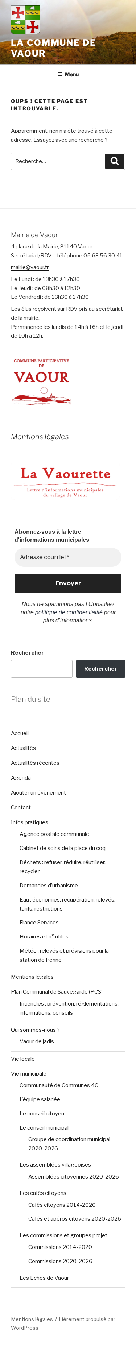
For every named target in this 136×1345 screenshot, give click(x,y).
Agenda (21, 778)
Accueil (20, 733)
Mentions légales (32, 977)
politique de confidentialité (69, 612)
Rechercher (27, 652)
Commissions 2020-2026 (60, 1261)
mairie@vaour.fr (30, 267)
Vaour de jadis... (38, 1041)
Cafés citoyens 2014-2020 (62, 1205)
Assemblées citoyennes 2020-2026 (73, 1176)
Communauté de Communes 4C (59, 1085)
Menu (72, 74)
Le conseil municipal (44, 1128)
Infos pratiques (29, 822)
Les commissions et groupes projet (63, 1235)
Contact (21, 807)
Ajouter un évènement (38, 792)
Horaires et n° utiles (44, 936)
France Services (39, 922)
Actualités (23, 748)
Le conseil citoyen (42, 1113)
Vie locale (23, 1059)
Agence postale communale (54, 834)
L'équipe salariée (40, 1099)
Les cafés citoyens (43, 1193)
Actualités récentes (35, 763)
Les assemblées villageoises (55, 1165)
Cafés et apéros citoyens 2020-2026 (74, 1219)
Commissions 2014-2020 (60, 1247)
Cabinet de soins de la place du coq (63, 848)
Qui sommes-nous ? (35, 1030)
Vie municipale (28, 1073)
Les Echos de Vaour (44, 1278)
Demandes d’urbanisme (49, 885)
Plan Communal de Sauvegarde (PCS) (57, 992)
